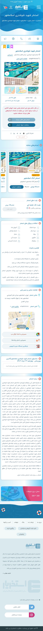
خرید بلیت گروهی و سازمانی (28, 528)
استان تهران (31, 21)
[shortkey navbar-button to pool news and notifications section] (5, 38)
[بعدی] (7, 73)
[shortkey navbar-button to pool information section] (38, 38)
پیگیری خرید (10, 528)
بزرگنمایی (21, 326)
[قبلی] (36, 73)
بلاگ (23, 522)
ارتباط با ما (31, 522)
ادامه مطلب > (7, 573)
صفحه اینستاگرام (17, 615)
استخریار (38, 21)
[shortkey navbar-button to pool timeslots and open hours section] (13, 38)
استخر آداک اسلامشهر (32, 178)
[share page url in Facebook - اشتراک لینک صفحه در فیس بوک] (11, 133)
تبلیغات (16, 522)
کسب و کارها (7, 522)
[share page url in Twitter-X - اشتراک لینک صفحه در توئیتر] (20, 133)
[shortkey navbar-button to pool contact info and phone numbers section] (21, 38)
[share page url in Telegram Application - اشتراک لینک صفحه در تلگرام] (17, 133)
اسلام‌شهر (23, 21)
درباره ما (39, 522)
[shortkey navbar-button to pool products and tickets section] (30, 38)
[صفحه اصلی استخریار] (21, 7)
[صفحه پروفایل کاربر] (11, 7)
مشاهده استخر (16, 187)
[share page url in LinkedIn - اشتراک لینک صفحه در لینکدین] (14, 133)
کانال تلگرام (16, 607)
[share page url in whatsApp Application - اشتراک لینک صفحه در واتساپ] (23, 133)
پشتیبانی (21, 534)
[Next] (2, 169)
